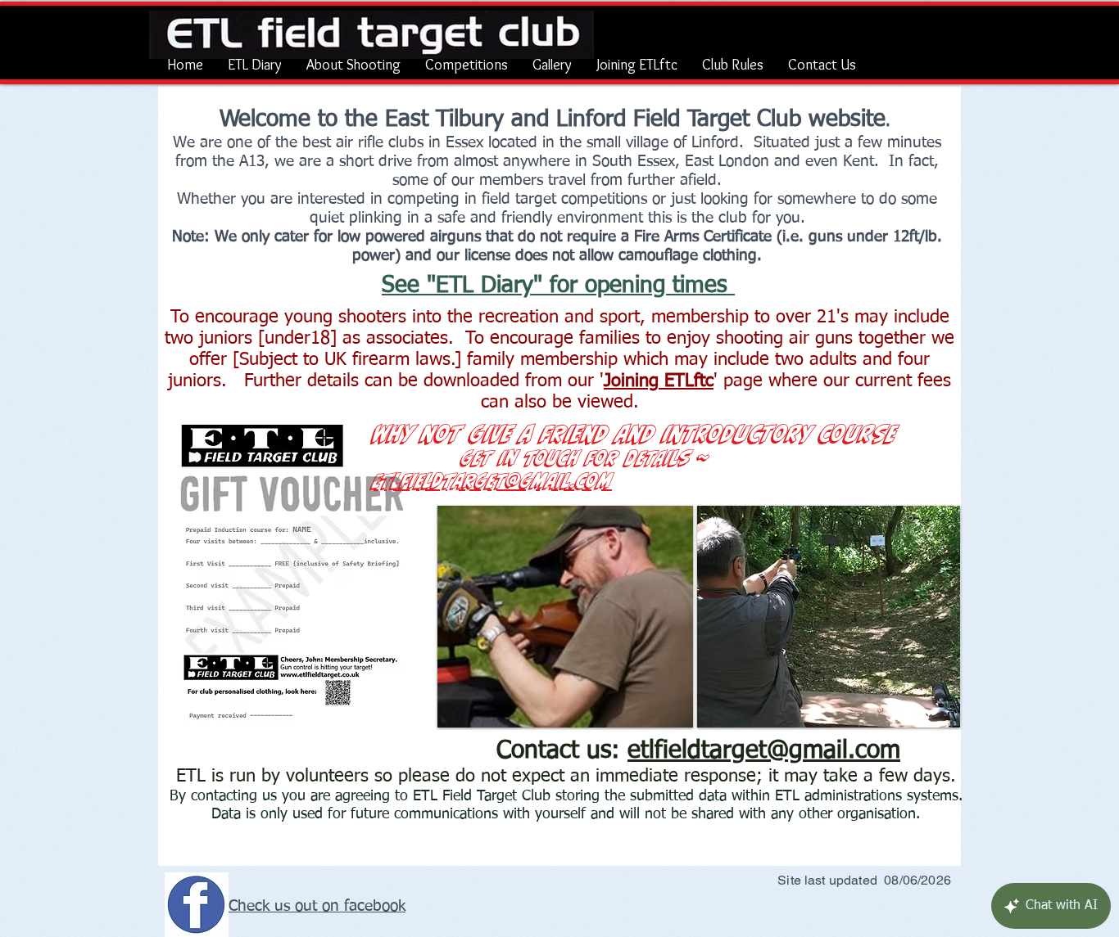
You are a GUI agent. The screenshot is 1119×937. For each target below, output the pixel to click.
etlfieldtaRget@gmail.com (493, 480)
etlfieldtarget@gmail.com (763, 751)
